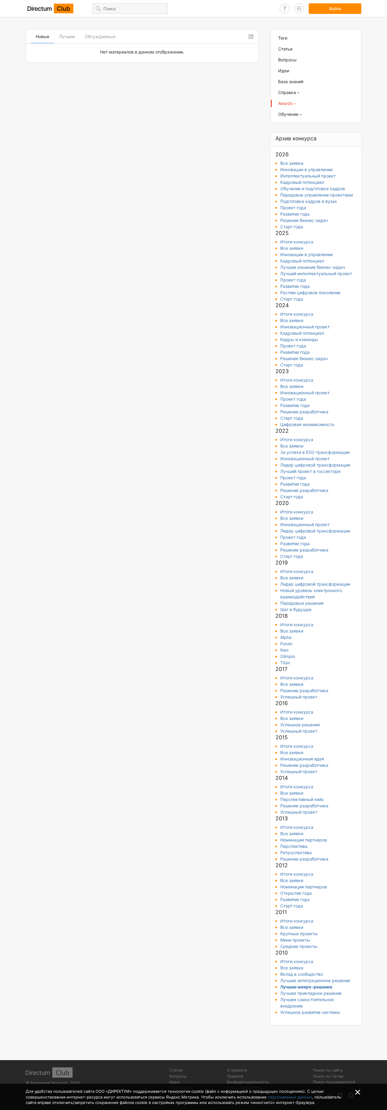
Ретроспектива (296, 852)
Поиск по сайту (328, 1070)
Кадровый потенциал (302, 182)
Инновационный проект (305, 326)
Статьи (285, 48)
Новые (42, 36)
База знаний (290, 81)
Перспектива (293, 846)
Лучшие (67, 36)
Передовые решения (302, 603)
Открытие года (296, 893)
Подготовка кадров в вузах (308, 201)
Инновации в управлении (306, 169)
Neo (284, 650)
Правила (235, 1076)
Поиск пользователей (334, 1081)
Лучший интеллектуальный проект (316, 273)
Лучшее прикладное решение (311, 993)
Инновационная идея (302, 758)
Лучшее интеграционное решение (315, 980)
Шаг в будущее (295, 609)
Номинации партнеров (303, 839)
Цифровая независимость (307, 424)
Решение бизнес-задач (304, 220)
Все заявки (291, 163)
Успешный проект (298, 696)
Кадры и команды (299, 339)
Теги (282, 38)
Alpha (285, 637)
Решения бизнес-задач (304, 358)
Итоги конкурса (296, 241)
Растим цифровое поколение (310, 292)
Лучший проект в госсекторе (310, 471)
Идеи (283, 70)
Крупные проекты (299, 933)
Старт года (291, 226)
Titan (285, 662)
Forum (286, 643)
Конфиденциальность (248, 1081)
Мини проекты (295, 939)
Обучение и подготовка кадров (312, 188)
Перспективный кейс (302, 799)
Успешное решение (300, 724)
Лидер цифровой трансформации (315, 464)
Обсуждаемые (100, 36)
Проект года (293, 207)
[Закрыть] (357, 1092)
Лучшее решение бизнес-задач (312, 267)
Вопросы (287, 59)
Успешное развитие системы (310, 1012)
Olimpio (287, 656)
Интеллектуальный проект (308, 175)
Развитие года (295, 213)
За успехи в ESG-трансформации (315, 452)
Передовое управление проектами (316, 194)
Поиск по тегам (328, 1076)
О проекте (237, 1070)
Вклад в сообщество (301, 974)
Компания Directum (49, 1082)
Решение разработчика (304, 411)
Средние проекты (298, 946)
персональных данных (290, 1097)
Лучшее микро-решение (306, 986)
